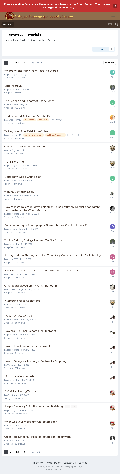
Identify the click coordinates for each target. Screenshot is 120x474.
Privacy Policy (53, 462)
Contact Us (69, 462)
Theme (37, 462)
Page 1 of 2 (36, 63)
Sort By (109, 63)
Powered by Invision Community (60, 469)
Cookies (82, 462)
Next (17, 63)
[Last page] (24, 63)
